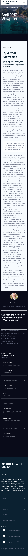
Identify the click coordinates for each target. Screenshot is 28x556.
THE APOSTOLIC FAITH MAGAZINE (10, 7)
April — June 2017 (14, 30)
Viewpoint (5, 30)
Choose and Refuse (6, 340)
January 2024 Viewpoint (8, 336)
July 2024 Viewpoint (7, 331)
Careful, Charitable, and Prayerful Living (13, 333)
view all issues (5, 357)
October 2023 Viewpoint (8, 338)
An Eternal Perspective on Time (10, 330)
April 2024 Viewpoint (7, 335)
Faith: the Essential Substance (10, 343)
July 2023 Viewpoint (7, 341)
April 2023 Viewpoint (7, 345)
